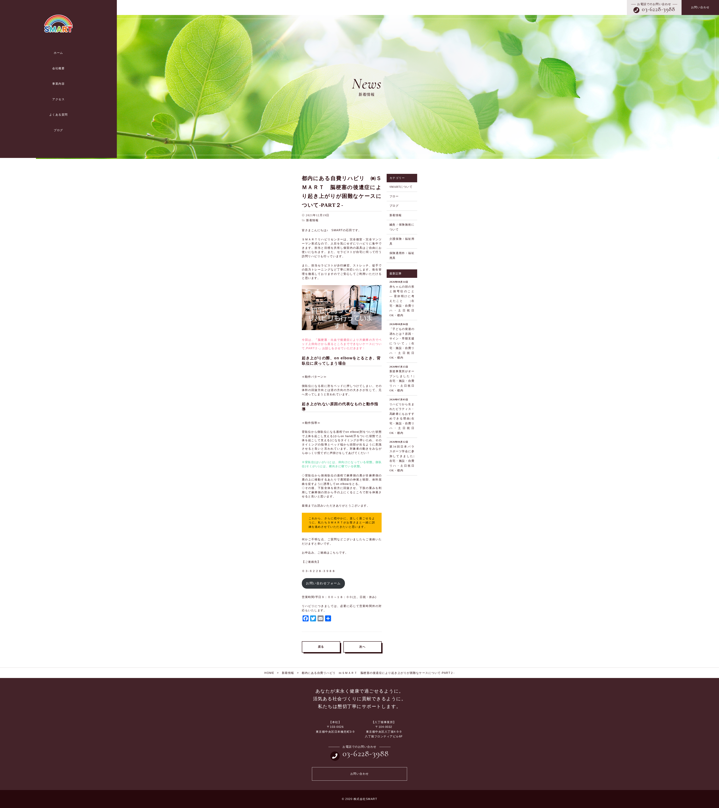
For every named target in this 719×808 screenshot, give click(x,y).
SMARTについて (401, 186)
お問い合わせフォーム (323, 583)
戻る (321, 646)
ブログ (394, 205)
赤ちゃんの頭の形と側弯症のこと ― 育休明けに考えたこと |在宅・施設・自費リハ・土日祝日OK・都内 (403, 299)
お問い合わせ (700, 7)
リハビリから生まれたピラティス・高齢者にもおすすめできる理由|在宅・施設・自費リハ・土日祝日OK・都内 (401, 416)
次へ (362, 646)
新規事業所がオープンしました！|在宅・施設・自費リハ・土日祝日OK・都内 (401, 379)
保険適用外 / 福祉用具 (401, 255)
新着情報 (312, 220)
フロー (394, 196)
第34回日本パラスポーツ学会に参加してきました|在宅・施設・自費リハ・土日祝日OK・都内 (401, 456)
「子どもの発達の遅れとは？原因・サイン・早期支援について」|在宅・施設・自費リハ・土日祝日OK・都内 (401, 341)
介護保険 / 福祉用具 (401, 241)
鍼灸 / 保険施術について (401, 227)
